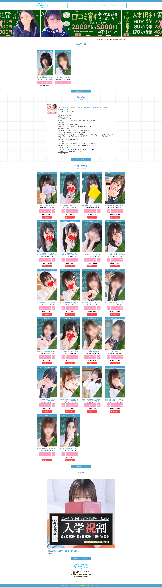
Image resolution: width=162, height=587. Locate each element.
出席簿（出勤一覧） (59, 579)
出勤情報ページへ (81, 466)
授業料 (88, 5)
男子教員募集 (122, 5)
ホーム (124, 39)
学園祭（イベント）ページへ (81, 558)
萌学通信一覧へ (81, 159)
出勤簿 (71, 5)
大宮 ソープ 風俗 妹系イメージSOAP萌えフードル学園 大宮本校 (109, 39)
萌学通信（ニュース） (78, 579)
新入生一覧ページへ (81, 91)
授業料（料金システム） (87, 579)
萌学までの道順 (105, 5)
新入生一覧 (71, 579)
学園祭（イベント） (97, 579)
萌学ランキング (97, 5)
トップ (53, 579)
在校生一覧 (80, 5)
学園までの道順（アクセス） (81, 581)
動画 (109, 579)
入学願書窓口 (114, 5)
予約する (47, 217)
